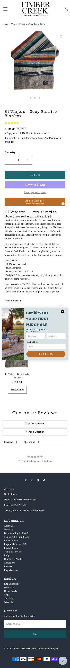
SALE (7, 595)
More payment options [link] (35, 192)
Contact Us (9, 562)
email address (32, 342)
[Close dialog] (62, 311)
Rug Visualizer (11, 570)
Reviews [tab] (8, 441)
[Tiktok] (44, 480)
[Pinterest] (38, 480)
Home (6, 24)
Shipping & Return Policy (16, 537)
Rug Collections (11, 584)
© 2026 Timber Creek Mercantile (20, 648)
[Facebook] (26, 480)
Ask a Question (36, 431)
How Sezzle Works (13, 559)
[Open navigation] (5, 9)
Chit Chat (8, 598)
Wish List (8, 602)
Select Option (17, 389)
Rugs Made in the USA (15, 544)
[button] (35, 133)
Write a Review (36, 423)
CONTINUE (46, 353)
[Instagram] (32, 480)
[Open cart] (66, 9)
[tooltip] (63, 203)
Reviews (8, 566)
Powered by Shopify (48, 648)
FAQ (6, 555)
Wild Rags (9, 587)
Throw (14, 24)
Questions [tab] (29, 441)
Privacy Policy (11, 548)
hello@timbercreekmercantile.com (20, 499)
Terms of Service (12, 551)
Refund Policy (11, 540)
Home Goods (10, 591)
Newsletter (9, 529)
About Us (8, 525)
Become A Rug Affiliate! (16, 533)
